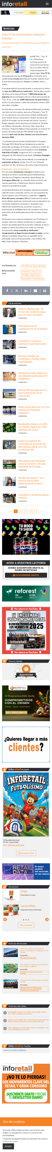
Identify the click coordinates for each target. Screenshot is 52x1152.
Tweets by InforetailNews (14, 1050)
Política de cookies (10, 1141)
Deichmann (38, 279)
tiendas (24, 275)
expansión (26, 279)
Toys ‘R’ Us (36, 271)
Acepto (8, 1146)
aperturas (35, 275)
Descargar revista (27, 853)
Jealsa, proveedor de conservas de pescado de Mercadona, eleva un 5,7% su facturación (28, 1021)
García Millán (28, 906)
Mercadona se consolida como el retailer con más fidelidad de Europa (28, 1029)
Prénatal (25, 271)
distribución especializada (33, 266)
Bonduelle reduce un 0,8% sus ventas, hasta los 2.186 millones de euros (27, 1013)
